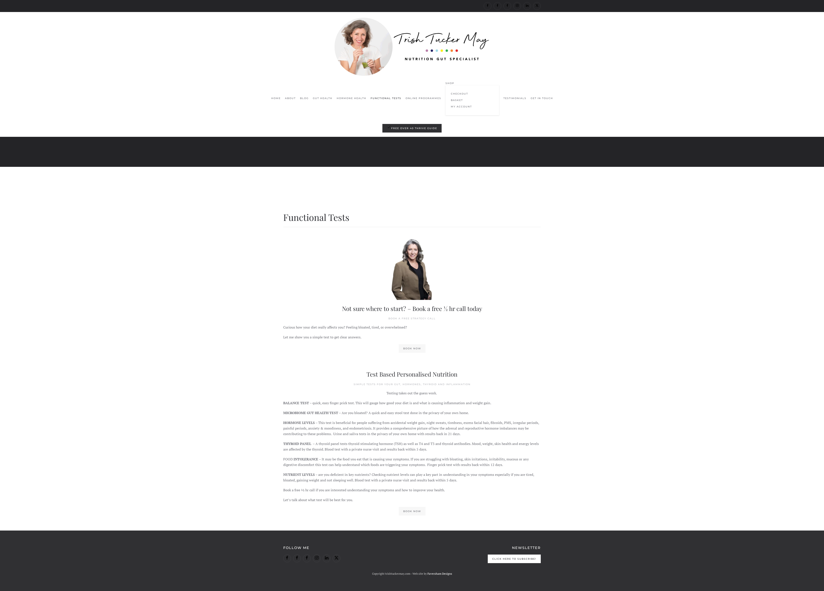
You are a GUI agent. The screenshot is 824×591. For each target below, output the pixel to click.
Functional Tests (386, 98)
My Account (461, 106)
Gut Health (322, 98)
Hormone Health (351, 98)
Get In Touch (542, 98)
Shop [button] (449, 83)
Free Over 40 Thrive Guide (414, 128)
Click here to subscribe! (514, 558)
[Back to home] (412, 46)
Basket (457, 100)
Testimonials (514, 98)
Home (276, 98)
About (290, 98)
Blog (304, 98)
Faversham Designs (439, 574)
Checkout (459, 93)
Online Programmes (423, 98)
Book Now (412, 348)
